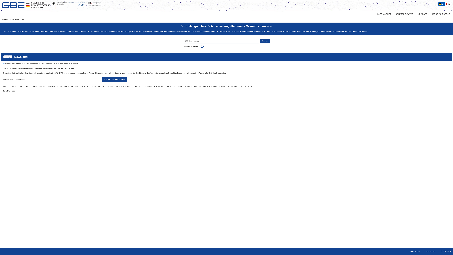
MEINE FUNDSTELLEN (441, 14)
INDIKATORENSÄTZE (404, 14)
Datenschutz (415, 251)
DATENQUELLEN (384, 14)
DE (442, 4)
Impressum (430, 251)
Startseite (5, 20)
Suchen (265, 41)
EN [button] (449, 4)
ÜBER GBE (423, 14)
